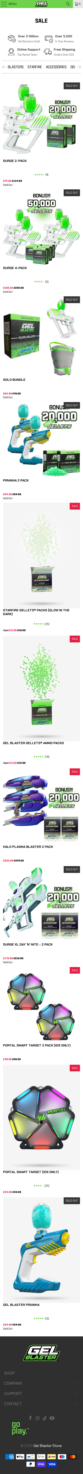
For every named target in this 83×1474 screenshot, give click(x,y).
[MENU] (2, 4)
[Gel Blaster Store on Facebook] (31, 1418)
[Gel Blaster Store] (41, 4)
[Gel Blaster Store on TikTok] (45, 1418)
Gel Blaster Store (47, 1445)
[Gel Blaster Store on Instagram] (38, 1418)
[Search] (68, 4)
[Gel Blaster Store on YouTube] (52, 1418)
